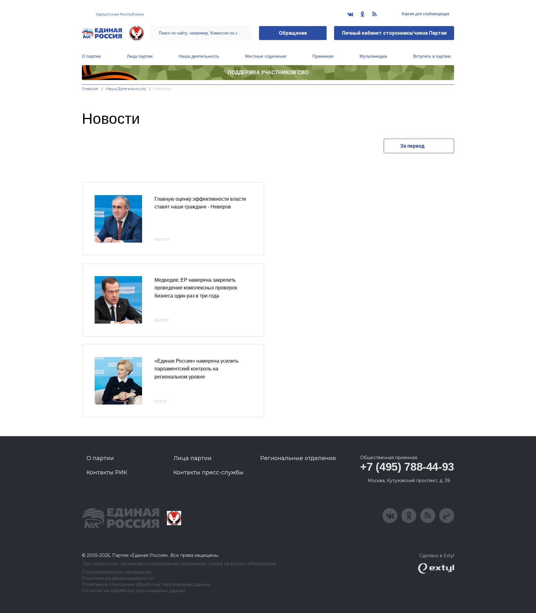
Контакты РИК (107, 472)
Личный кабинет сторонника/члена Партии (394, 33)
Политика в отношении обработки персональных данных (146, 584)
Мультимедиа (373, 56)
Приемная (322, 56)
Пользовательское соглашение (117, 572)
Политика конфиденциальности (118, 578)
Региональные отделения (298, 458)
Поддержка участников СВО (268, 72)
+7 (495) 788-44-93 (407, 466)
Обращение (293, 33)
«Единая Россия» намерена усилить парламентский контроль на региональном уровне (196, 368)
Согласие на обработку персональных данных (133, 590)
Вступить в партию (432, 56)
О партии (91, 56)
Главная (90, 88)
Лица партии (140, 56)
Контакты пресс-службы (208, 472)
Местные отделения (265, 56)
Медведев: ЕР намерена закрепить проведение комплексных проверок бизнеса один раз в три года (195, 287)
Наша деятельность (199, 56)
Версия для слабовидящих (425, 14)
